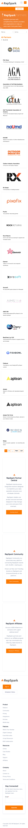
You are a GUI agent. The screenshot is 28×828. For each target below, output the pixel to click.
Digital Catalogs (7, 732)
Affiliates (5, 760)
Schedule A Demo (10, 692)
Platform (5, 707)
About (4, 770)
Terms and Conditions (9, 779)
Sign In (7, 686)
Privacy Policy (7, 776)
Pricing (5, 713)
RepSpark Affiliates (14, 651)
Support (5, 757)
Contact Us (6, 773)
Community (6, 710)
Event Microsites (7, 735)
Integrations (6, 716)
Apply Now (19, 8)
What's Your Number (8, 729)
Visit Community (14, 581)
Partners (5, 719)
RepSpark (16, 823)
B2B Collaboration (8, 741)
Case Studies (6, 751)
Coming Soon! (14, 512)
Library (5, 748)
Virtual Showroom (8, 738)
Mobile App (6, 722)
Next (16, 450)
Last (21, 450)
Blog (4, 754)
